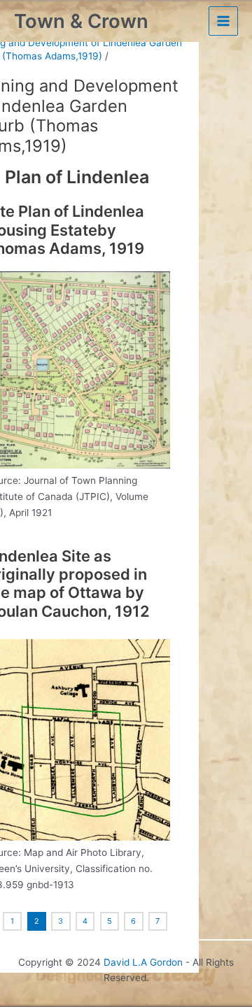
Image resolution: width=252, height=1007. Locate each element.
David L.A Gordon (143, 962)
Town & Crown (81, 21)
